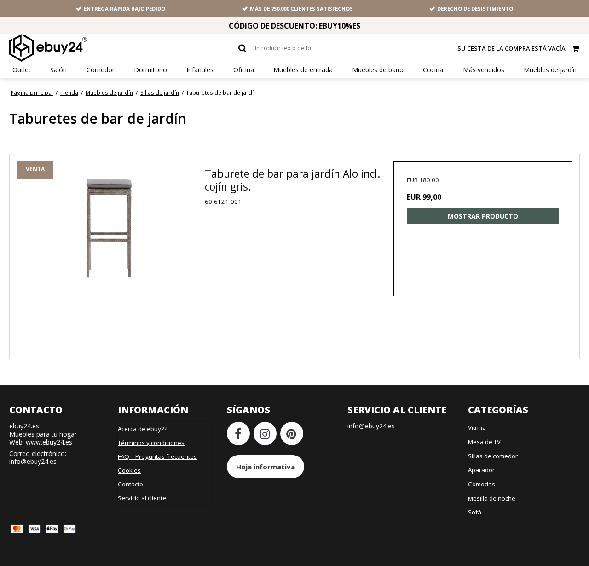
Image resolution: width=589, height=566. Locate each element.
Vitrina (477, 427)
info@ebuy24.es (33, 461)
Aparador (481, 470)
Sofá (474, 512)
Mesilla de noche (491, 498)
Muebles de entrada (303, 70)
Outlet (21, 70)
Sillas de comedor (493, 456)
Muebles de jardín (550, 70)
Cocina (433, 70)
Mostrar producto (483, 216)
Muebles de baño (378, 70)
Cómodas (481, 484)
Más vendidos (483, 70)
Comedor (101, 70)
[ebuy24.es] (48, 48)
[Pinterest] (291, 433)
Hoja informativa (265, 466)
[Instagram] (265, 433)
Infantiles (200, 70)
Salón (58, 70)
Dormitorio (150, 70)
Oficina (243, 70)
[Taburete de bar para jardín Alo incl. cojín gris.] (111, 255)
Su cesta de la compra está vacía (511, 48)
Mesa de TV (484, 442)
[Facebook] (238, 433)
